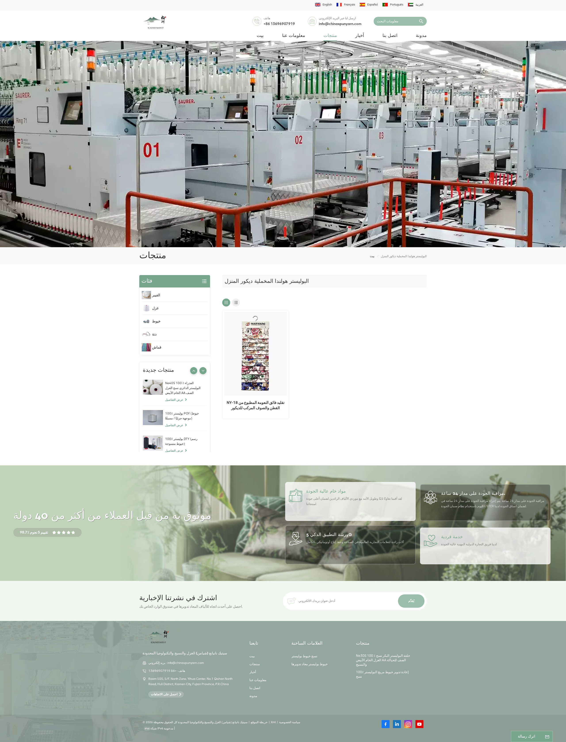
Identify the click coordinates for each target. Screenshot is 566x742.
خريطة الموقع (259, 722)
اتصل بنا (390, 35)
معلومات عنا (293, 35)
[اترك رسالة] (547, 736)
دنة (154, 334)
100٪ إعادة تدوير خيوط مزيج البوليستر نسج (382, 674)
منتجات (330, 35)
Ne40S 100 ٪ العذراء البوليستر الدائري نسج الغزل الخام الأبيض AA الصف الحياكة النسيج (183, 388)
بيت (260, 35)
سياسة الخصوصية (289, 722)
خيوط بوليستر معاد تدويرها (309, 664)
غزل (155, 308)
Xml (273, 722)
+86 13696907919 (279, 24)
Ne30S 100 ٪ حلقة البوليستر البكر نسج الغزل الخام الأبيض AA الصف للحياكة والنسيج (383, 660)
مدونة (421, 35)
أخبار (359, 35)
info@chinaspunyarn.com (340, 24)
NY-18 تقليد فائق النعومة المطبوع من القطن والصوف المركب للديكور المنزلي (256, 405)
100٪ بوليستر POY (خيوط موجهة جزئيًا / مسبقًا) (182, 416)
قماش (156, 347)
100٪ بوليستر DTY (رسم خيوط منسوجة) (181, 441)
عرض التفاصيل (174, 399)
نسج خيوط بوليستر (304, 656)
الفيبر (156, 295)
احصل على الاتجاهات (164, 694)
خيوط (156, 321)
